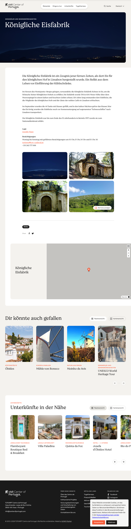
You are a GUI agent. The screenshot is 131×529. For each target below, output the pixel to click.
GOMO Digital (66, 521)
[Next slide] (123, 462)
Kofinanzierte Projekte (69, 500)
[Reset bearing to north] (128, 255)
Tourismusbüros (90, 507)
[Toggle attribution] (129, 297)
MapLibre (124, 297)
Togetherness (89, 494)
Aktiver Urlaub (89, 501)
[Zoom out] (128, 252)
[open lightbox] (44, 165)
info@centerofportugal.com (15, 511)
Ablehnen (111, 522)
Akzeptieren (98, 522)
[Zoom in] (128, 250)
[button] (120, 6)
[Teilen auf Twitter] (33, 233)
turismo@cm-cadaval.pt (32, 142)
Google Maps (27, 131)
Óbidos (26, 227)
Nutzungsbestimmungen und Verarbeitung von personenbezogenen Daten (70, 506)
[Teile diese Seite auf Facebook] (29, 233)
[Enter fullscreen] (128, 246)
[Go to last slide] (115, 462)
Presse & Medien (90, 497)
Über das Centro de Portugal (67, 495)
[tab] (98, 318)
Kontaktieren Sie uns (68, 512)
